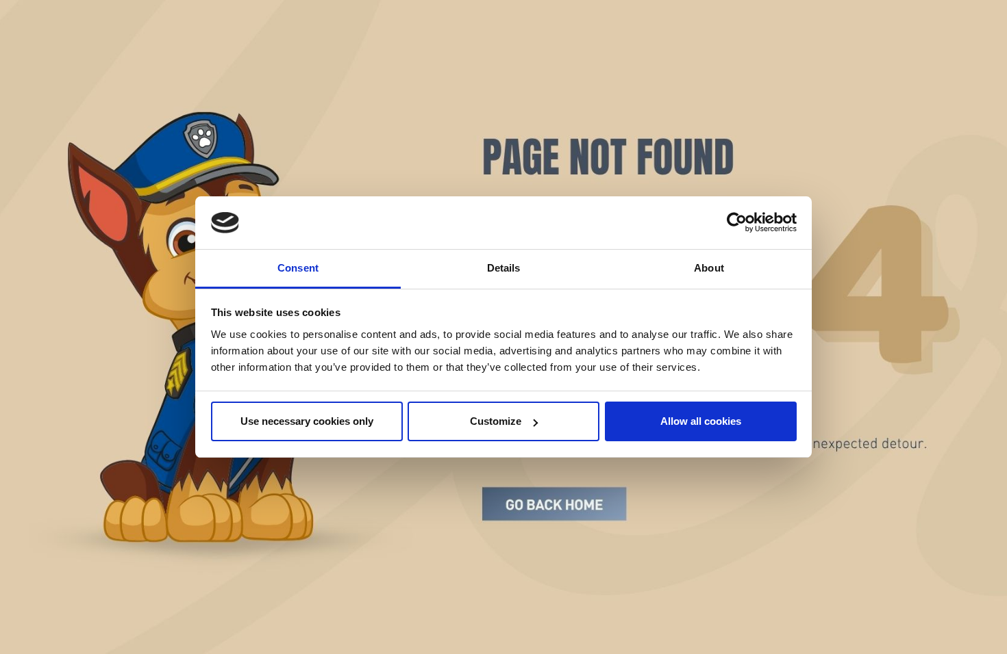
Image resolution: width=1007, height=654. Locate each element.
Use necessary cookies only (306, 421)
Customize (495, 421)
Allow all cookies (700, 421)
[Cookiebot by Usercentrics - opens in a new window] (737, 223)
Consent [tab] (298, 268)
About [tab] (709, 268)
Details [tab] (504, 268)
